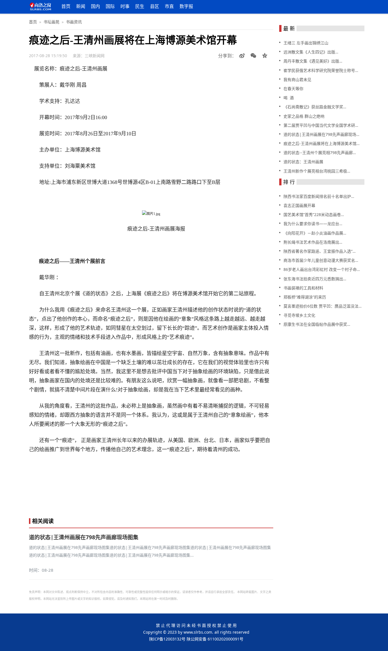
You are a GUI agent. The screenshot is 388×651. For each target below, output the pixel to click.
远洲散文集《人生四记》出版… (310, 52)
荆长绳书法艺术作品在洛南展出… (312, 242)
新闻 (80, 6)
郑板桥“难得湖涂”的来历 (304, 297)
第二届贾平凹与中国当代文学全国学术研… (320, 125)
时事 (125, 6)
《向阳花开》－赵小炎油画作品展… (314, 233)
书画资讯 (74, 21)
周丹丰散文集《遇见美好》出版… (312, 61)
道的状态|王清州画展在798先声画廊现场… (321, 134)
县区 (154, 6)
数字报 (186, 6)
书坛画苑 (51, 21)
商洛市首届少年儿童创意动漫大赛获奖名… (320, 260)
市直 (169, 6)
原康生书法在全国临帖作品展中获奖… (316, 324)
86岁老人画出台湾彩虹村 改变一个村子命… (321, 269)
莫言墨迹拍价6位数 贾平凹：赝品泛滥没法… (322, 306)
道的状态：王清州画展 (303, 161)
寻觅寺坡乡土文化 (299, 315)
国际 (110, 6)
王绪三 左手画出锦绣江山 (305, 42)
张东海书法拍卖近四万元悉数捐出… (314, 278)
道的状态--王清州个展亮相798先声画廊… (319, 152)
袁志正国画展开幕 (299, 205)
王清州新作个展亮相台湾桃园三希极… (316, 171)
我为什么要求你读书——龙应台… (312, 223)
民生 (139, 6)
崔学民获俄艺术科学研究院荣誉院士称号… (320, 70)
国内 (95, 6)
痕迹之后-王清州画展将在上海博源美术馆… (321, 143)
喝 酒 (288, 97)
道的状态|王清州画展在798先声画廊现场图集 (83, 537)
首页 (65, 6)
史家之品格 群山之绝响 (303, 116)
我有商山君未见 (297, 79)
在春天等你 (293, 88)
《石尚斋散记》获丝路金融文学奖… (314, 106)
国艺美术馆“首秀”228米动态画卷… (313, 214)
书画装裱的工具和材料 (303, 288)
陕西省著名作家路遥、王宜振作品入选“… (319, 251)
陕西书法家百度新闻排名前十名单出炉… (318, 196)
